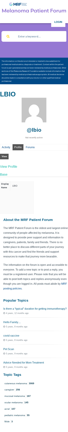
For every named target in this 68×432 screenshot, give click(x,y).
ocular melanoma (16, 402)
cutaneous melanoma (19, 383)
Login (58, 22)
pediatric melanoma (17, 415)
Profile (18, 147)
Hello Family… (12, 322)
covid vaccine (11, 335)
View (4, 156)
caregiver (12, 389)
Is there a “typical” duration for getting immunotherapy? (35, 308)
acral (9, 409)
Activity (6, 147)
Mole (8, 421)
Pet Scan (8, 349)
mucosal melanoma (17, 396)
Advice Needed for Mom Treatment (23, 362)
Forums (30, 147)
